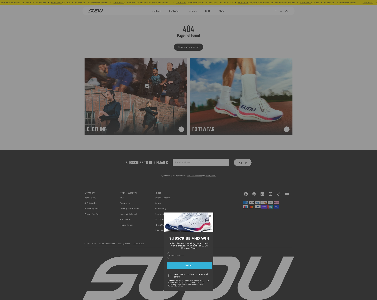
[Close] (209, 216)
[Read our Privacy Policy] (208, 281)
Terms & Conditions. (175, 286)
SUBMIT (189, 265)
